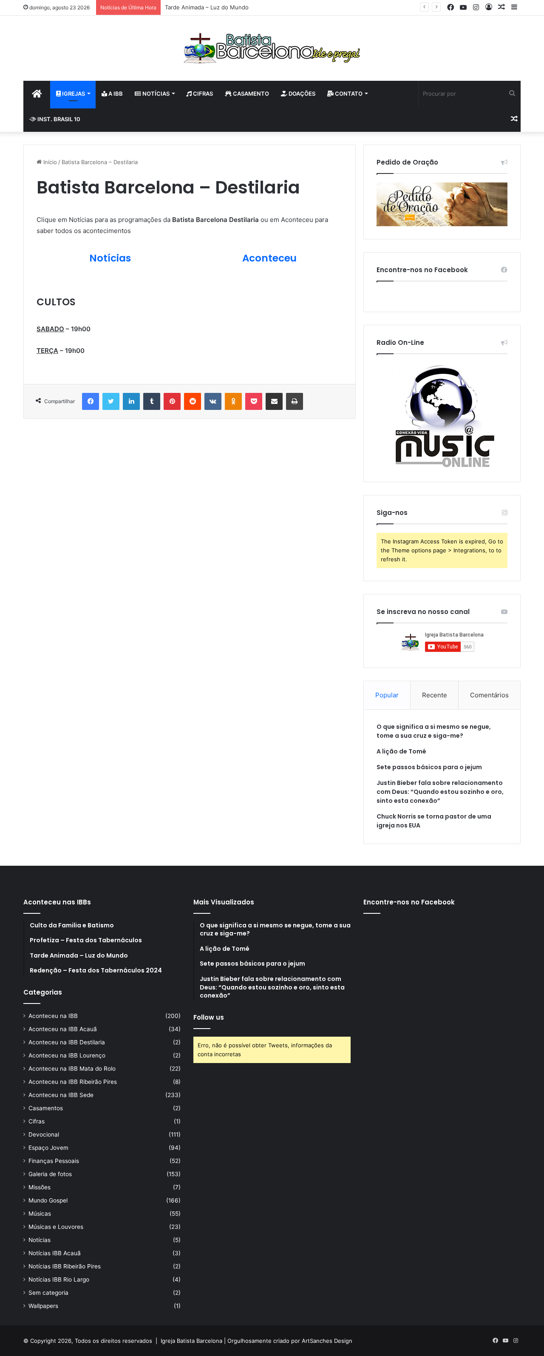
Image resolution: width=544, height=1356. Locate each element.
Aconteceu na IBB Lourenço (66, 1055)
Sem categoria (48, 1292)
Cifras (202, 93)
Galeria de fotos (50, 1174)
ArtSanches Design (327, 1340)
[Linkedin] (131, 401)
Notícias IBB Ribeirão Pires (64, 1266)
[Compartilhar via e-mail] (274, 401)
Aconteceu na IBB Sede (61, 1095)
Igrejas (73, 93)
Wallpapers (43, 1305)
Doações (301, 93)
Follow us (208, 1017)
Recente (434, 695)
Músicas (39, 1213)
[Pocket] (253, 401)
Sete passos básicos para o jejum (429, 767)
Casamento (250, 93)
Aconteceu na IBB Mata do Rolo (72, 1068)
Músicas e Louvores (55, 1226)
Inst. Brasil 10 (58, 119)
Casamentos (45, 1108)
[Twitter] (110, 401)
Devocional (43, 1134)
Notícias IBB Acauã (54, 1253)
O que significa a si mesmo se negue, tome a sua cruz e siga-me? (434, 731)
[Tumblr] (151, 401)
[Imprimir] (294, 401)
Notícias (155, 93)
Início (49, 162)
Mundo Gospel (48, 1200)
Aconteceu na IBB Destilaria (66, 1042)
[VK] (212, 401)
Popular (387, 695)
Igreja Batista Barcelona (191, 1340)
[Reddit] (192, 401)
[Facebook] (90, 401)
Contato (348, 93)
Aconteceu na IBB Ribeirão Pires (72, 1081)
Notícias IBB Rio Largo (58, 1279)
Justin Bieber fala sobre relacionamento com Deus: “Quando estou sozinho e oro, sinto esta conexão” (440, 792)
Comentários (489, 695)
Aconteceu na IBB (53, 1015)
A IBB (115, 93)
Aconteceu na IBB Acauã (62, 1029)
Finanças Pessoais (53, 1160)
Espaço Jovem (48, 1147)
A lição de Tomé (401, 751)
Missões (39, 1187)
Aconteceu (269, 258)
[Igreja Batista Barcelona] (272, 48)
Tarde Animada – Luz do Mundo (207, 7)
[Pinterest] (172, 401)
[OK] (233, 401)
